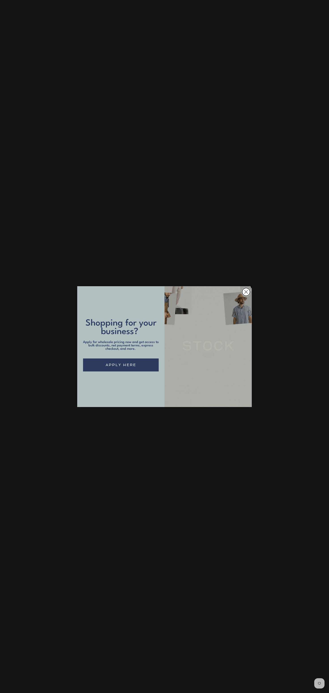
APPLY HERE (121, 365)
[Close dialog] (246, 292)
